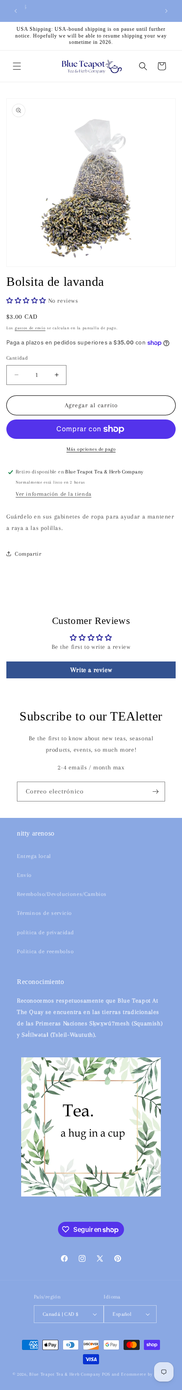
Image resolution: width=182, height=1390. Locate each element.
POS (106, 1374)
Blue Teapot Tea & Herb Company (64, 1374)
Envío (24, 875)
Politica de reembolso (45, 951)
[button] (17, 66)
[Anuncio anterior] (15, 11)
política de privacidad (45, 932)
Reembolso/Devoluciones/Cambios (62, 894)
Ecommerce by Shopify (145, 1374)
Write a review (91, 670)
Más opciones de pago (91, 449)
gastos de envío (30, 327)
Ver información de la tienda (53, 494)
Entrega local (34, 856)
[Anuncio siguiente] (166, 11)
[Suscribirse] (155, 791)
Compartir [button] (28, 554)
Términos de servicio (44, 913)
